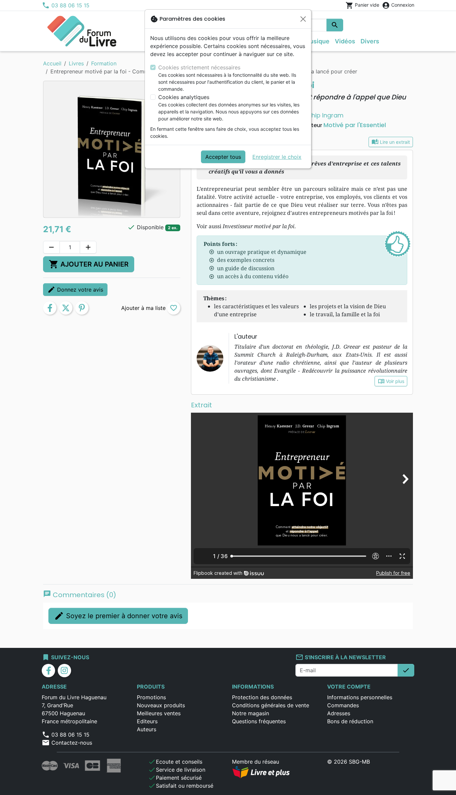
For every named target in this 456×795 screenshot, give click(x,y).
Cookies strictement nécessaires (199, 67)
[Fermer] (303, 19)
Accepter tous (223, 156)
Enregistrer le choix (276, 156)
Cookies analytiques (183, 97)
